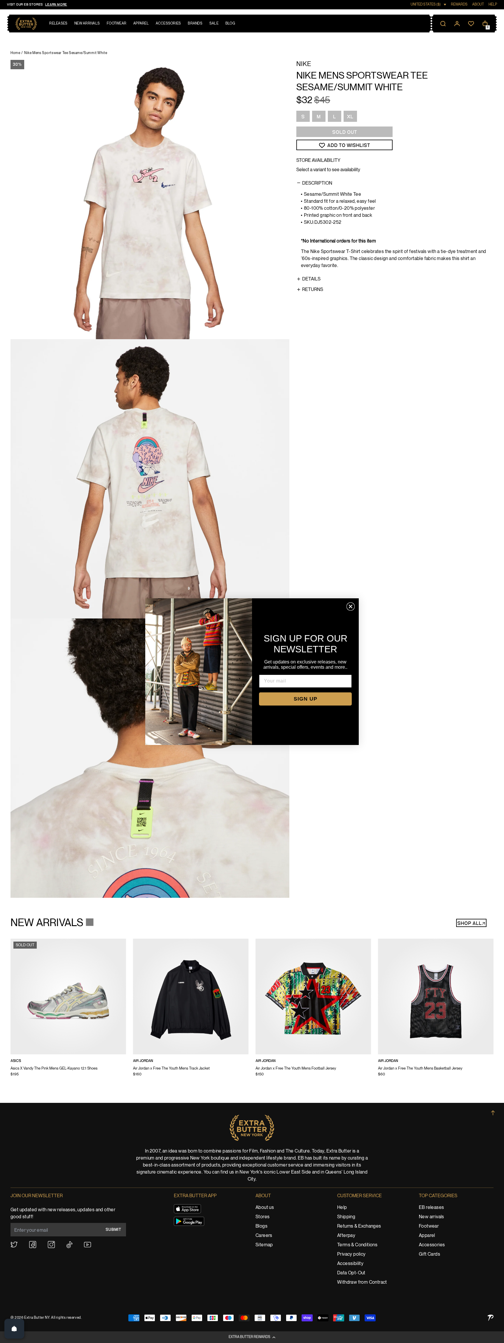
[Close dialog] (350, 606)
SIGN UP (305, 699)
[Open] (14, 1329)
